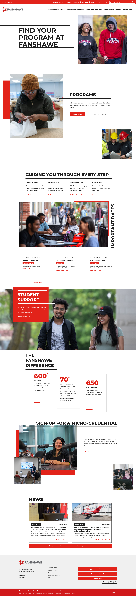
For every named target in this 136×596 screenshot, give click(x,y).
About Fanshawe (73, 2)
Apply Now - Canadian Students (98, 569)
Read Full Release (101, 539)
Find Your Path (74, 195)
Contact (85, 2)
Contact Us (22, 575)
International (128, 9)
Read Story (60, 539)
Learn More (95, 195)
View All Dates (38, 282)
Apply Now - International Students (98, 573)
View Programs (77, 114)
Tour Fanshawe (98, 578)
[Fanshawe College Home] (12, 9)
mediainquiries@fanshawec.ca (83, 546)
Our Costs (29, 195)
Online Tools (102, 2)
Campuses (22, 577)
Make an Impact (58, 2)
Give (49, 577)
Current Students (52, 570)
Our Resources (22, 316)
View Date (26, 269)
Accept (113, 592)
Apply (93, 2)
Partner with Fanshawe (54, 575)
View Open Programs (99, 114)
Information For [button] (7, 2)
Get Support (51, 195)
